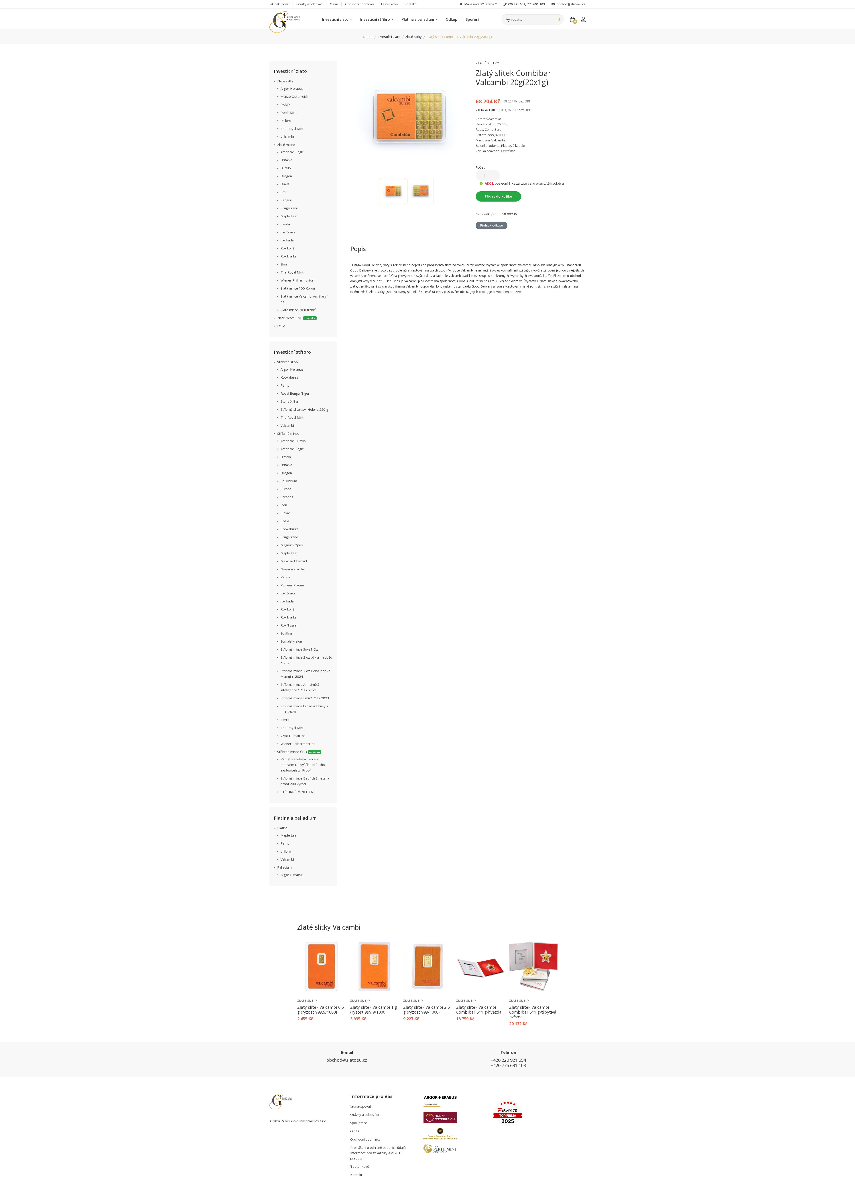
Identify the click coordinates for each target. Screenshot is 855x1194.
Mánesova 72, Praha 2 (480, 4)
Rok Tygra (288, 625)
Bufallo (286, 168)
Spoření (472, 19)
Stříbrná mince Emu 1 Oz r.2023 (305, 698)
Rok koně (287, 248)
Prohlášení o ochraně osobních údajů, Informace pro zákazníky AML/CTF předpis (378, 1152)
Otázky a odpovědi (309, 4)
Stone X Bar (290, 401)
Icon (284, 505)
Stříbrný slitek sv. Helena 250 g (304, 409)
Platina (282, 828)
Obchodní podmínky (359, 4)
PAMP (285, 104)
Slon (284, 264)
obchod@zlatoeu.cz (571, 4)
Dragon (286, 176)
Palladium (284, 867)
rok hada (287, 240)
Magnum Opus (292, 545)
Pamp (285, 385)
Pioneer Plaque (292, 585)
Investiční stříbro (375, 19)
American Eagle (292, 152)
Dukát (285, 184)
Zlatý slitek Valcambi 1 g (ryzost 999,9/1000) (373, 1009)
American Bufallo (293, 441)
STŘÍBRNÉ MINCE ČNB (298, 792)
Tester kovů (389, 4)
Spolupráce (358, 1123)
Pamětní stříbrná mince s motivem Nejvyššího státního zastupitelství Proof (303, 764)
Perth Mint (289, 112)
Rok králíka (289, 256)
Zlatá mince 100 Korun (298, 288)
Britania (286, 160)
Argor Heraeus (292, 88)
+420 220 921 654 (508, 1060)
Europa (286, 489)
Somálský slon (291, 641)
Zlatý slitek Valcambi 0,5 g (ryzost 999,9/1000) (320, 1009)
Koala (285, 521)
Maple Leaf (289, 216)
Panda (285, 577)
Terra (285, 719)
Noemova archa (293, 569)
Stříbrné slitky (287, 362)
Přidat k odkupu (491, 225)
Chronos (287, 497)
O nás (334, 4)
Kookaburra (289, 377)
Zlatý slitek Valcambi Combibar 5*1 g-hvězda (478, 1009)
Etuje (281, 326)
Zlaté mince (286, 144)
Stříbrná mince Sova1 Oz (299, 649)
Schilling (286, 633)
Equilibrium (289, 481)
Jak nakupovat (279, 4)
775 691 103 (536, 4)
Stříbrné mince (288, 433)
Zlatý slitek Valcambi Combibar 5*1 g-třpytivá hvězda (532, 1011)
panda (285, 224)
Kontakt (410, 4)
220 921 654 (516, 4)
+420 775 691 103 (508, 1065)
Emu (284, 192)
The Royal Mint (292, 128)
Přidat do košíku (498, 196)
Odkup (451, 19)
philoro (286, 851)
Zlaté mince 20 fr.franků (299, 310)
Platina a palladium (418, 19)
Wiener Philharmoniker (298, 280)
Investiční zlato (335, 19)
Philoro (286, 120)
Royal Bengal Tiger (295, 393)
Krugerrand (289, 208)
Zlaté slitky (413, 36)
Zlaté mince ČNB (296, 318)
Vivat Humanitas (293, 735)
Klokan (286, 513)
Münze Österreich (294, 96)
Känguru (287, 200)
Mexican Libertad (294, 561)
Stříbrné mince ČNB (298, 751)
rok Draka (288, 232)
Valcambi (287, 136)
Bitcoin (286, 457)
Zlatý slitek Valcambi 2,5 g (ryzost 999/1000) (426, 1009)
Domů (368, 36)
